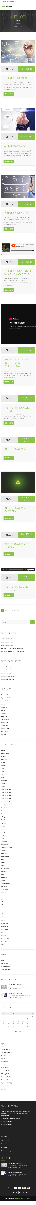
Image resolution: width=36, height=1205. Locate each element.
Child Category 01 (6, 789)
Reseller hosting (5, 1144)
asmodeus (4, 759)
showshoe (4, 908)
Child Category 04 (6, 798)
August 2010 (4, 701)
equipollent (4, 826)
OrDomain (17, 1198)
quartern (3, 899)
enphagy (3, 823)
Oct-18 (10, 69)
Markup (3, 862)
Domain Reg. (4, 1136)
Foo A (2, 835)
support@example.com (9, 1)
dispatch (3, 814)
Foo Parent (4, 841)
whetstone (4, 941)
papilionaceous (5, 877)
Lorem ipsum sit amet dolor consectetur (12, 648)
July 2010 (3, 704)
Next (13, 610)
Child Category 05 (6, 801)
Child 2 (3, 786)
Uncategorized (5, 923)
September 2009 (5, 728)
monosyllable (5, 868)
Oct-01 (10, 350)
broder (3, 762)
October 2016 (4, 695)
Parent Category (5, 883)
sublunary (3, 917)
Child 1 (3, 783)
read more (9, 94)
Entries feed (4, 963)
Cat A (2, 768)
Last (18, 610)
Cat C (2, 774)
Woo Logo (9, 673)
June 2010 (4, 707)
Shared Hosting (5, 1140)
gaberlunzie (4, 844)
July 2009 (3, 734)
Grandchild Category (6, 847)
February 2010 (5, 719)
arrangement (4, 756)
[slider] (31, 569)
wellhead (3, 935)
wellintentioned (5, 938)
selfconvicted (5, 905)
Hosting (3, 850)
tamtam (3, 920)
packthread (4, 871)
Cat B (2, 771)
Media (2, 865)
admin (11, 988)
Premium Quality (10, 670)
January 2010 (4, 722)
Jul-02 (10, 578)
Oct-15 (10, 262)
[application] (18, 569)
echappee (3, 817)
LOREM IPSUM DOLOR (16, 78)
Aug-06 (10, 535)
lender (3, 859)
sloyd (2, 911)
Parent (3, 880)
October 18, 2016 (17, 988)
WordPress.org (5, 969)
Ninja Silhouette (10, 676)
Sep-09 (10, 398)
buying (3, 765)
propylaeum (4, 892)
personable (4, 886)
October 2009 (4, 725)
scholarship (4, 902)
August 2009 (4, 731)
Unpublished (4, 926)
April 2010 (4, 713)
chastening (4, 780)
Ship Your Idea (10, 679)
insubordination (5, 856)
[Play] (3, 570)
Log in (2, 960)
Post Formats (4, 889)
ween (2, 932)
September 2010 (5, 698)
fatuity (2, 829)
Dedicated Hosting (6, 1151)
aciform (3, 750)
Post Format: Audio (16, 586)
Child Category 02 (6, 792)
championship (5, 777)
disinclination (5, 808)
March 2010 (4, 716)
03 (9, 610)
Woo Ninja (9, 667)
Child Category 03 (6, 795)
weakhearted (4, 929)
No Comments (26, 69)
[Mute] (28, 570)
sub (2, 914)
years (2, 944)
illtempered (4, 853)
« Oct (2, 1033)
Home (15, 26)
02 (6, 610)
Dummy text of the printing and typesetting (16, 362)
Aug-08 (10, 440)
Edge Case (4, 820)
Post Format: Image (16, 449)
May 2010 (3, 710)
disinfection (4, 811)
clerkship (3, 804)
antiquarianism (5, 753)
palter (2, 874)
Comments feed (5, 966)
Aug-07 (10, 499)
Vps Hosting (4, 1147)
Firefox (3, 832)
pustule (3, 895)
